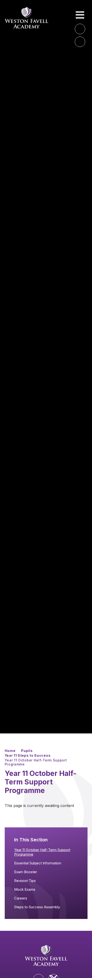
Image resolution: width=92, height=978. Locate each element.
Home (10, 751)
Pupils (27, 751)
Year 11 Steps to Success (28, 755)
